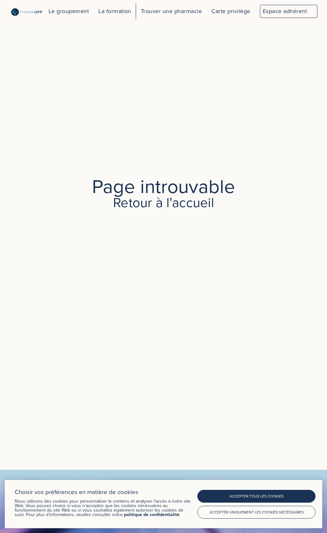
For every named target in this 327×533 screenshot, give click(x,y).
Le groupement (69, 11)
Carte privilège (230, 11)
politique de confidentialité (151, 514)
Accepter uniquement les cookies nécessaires (256, 512)
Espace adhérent (285, 11)
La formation (114, 11)
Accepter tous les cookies (257, 496)
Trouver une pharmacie (171, 11)
